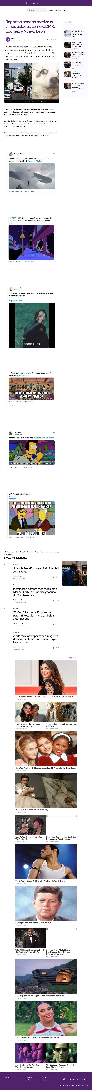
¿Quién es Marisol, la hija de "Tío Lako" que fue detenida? (78, 54)
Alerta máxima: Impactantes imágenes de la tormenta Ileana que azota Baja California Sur (35, 639)
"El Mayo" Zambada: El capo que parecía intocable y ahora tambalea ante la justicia (33, 615)
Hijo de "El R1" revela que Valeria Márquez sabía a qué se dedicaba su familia (78, 86)
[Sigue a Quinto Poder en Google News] (84, 1079)
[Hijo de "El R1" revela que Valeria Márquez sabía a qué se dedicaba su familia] (67, 86)
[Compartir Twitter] (52, 39)
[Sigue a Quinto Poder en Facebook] (67, 1079)
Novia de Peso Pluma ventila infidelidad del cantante (36, 570)
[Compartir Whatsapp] (56, 39)
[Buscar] (29, 10)
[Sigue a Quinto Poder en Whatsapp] (64, 1079)
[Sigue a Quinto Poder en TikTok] (80, 1079)
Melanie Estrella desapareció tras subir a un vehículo (77, 44)
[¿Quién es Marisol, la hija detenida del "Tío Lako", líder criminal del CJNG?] (67, 55)
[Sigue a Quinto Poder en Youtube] (77, 1079)
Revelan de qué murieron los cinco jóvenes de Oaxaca (77, 64)
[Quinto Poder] (32, 3)
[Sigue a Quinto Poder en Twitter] (70, 1079)
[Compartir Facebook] (47, 39)
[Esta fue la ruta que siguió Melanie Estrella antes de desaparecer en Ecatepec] (67, 45)
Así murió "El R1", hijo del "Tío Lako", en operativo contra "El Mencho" (78, 33)
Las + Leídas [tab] (67, 22)
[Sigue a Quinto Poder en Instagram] (73, 1079)
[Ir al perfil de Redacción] (8, 39)
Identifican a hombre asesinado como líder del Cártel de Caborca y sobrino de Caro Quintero (35, 592)
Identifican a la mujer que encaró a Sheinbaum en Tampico (78, 74)
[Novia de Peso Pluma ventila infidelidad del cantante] (74, 573)
